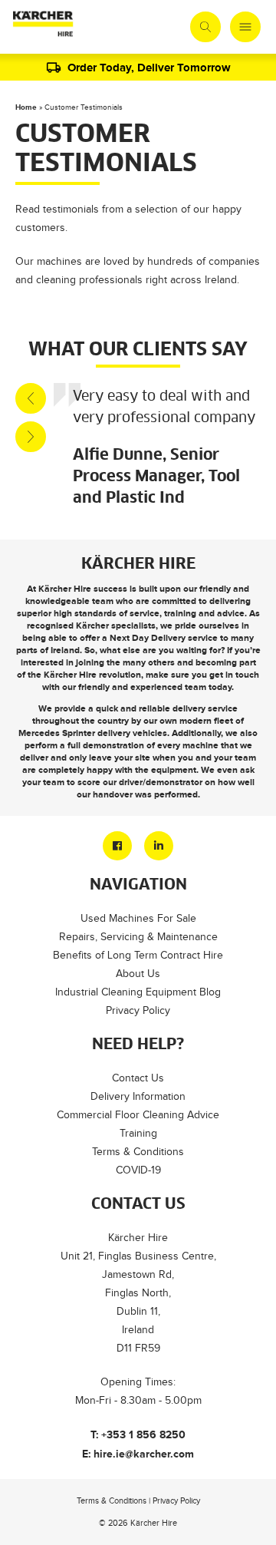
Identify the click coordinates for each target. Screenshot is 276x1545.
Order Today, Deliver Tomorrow (149, 67)
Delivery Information (138, 1096)
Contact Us (138, 1078)
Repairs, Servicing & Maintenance (138, 937)
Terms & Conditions (138, 1151)
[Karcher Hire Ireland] (43, 27)
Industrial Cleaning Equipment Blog (138, 992)
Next (30, 436)
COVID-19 (138, 1170)
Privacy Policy (138, 1010)
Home (26, 107)
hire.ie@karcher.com (144, 1454)
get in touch (234, 674)
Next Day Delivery (148, 637)
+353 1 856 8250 (143, 1434)
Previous (30, 398)
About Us (138, 973)
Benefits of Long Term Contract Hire (138, 955)
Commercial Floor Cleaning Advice (138, 1115)
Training (138, 1133)
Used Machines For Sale (138, 918)
